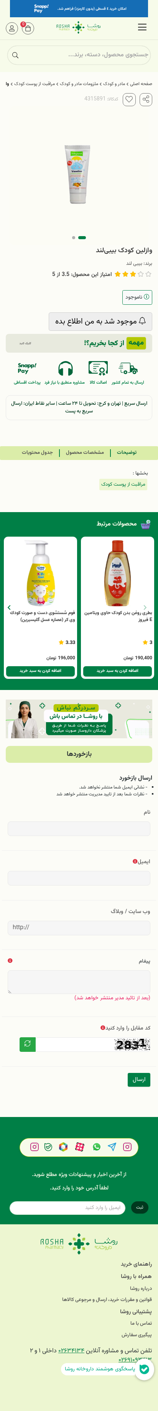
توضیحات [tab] (127, 453)
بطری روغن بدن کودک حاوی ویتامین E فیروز (118, 616)
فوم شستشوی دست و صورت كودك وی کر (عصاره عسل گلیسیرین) (42, 616)
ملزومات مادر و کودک (79, 83)
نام (147, 812)
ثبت (139, 1207)
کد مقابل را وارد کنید (127, 1028)
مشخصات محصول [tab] (85, 453)
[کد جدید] (28, 1044)
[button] (9, 607)
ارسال (139, 1079)
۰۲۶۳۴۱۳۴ (71, 1351)
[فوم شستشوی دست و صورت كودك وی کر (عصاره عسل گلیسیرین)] (40, 573)
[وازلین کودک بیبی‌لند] (79, 1244)
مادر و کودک (114, 83)
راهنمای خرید (136, 1264)
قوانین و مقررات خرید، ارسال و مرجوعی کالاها (107, 1300)
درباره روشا (141, 1289)
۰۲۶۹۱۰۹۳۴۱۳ (135, 1360)
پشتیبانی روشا (136, 1312)
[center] (15, 55)
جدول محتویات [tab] (37, 453)
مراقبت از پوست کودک (34, 83)
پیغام (144, 961)
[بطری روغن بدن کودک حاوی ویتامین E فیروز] (117, 573)
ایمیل (144, 861)
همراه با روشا (136, 1276)
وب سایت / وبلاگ (130, 911)
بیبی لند (134, 264)
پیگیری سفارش (137, 1335)
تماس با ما (141, 1323)
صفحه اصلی (141, 83)
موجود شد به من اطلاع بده (97, 321)
